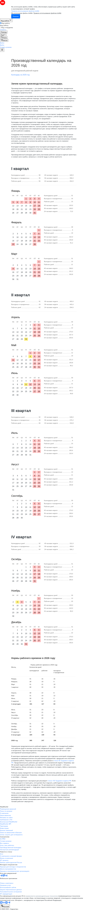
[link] (4, 37)
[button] (2, 43)
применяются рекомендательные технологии (42, 896)
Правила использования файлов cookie (47, 13)
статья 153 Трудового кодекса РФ (59, 781)
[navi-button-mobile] (2, 50)
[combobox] (5, 906)
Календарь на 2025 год (20, 75)
